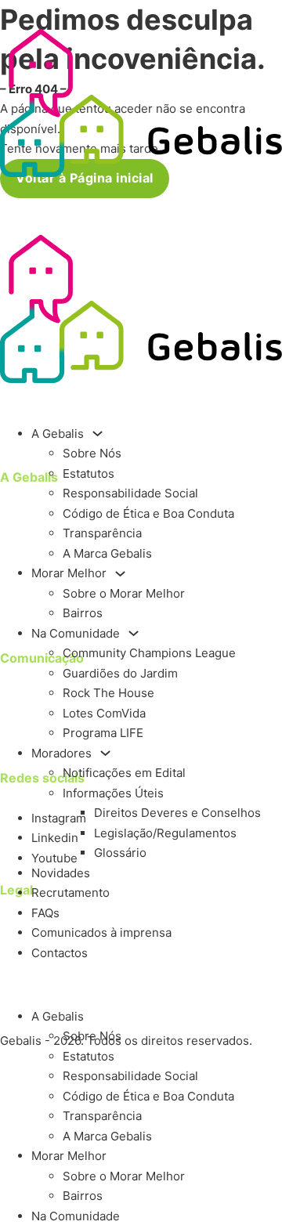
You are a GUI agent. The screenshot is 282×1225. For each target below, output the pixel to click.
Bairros (83, 612)
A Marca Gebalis (107, 553)
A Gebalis (57, 433)
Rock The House (108, 692)
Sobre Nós (92, 453)
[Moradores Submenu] (105, 753)
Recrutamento (70, 892)
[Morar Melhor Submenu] (120, 574)
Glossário (120, 852)
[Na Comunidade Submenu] (133, 633)
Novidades (60, 872)
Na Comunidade (75, 633)
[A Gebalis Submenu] (97, 433)
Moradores (61, 753)
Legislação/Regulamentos (165, 833)
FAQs (45, 912)
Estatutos (88, 473)
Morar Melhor (69, 573)
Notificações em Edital (124, 772)
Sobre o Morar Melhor (124, 593)
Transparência (102, 533)
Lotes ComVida (104, 713)
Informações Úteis (113, 793)
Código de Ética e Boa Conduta (148, 513)
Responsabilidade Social (130, 493)
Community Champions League (149, 652)
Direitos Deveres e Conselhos (177, 812)
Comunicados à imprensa (101, 932)
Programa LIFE (103, 732)
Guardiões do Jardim (120, 673)
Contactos (59, 952)
